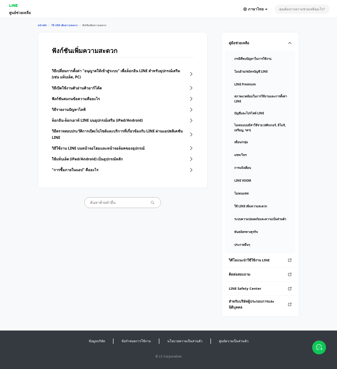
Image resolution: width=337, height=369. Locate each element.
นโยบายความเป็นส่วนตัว (184, 341)
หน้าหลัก (42, 25)
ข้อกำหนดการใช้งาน (136, 341)
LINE (13, 5)
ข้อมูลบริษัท (97, 341)
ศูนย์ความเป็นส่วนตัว (234, 341)
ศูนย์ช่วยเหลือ (20, 12)
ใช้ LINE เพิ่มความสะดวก (64, 25)
